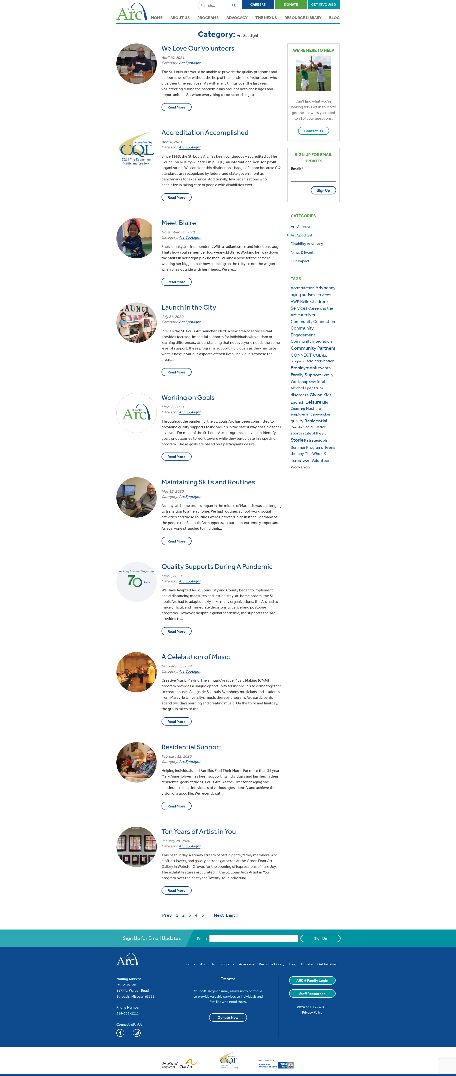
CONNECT (301, 355)
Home (157, 17)
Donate (291, 4)
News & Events (303, 252)
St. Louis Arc (131, 12)
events (324, 367)
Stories (298, 440)
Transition (300, 460)
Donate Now (228, 1017)
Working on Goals (188, 397)
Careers (258, 4)
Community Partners (313, 348)
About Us (180, 17)
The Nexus (266, 17)
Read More (176, 107)
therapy (297, 453)
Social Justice (314, 427)
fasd (312, 381)
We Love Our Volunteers (198, 48)
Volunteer (320, 460)
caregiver (307, 314)
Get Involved (323, 4)
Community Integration (311, 341)
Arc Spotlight (189, 62)
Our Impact (300, 261)
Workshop (300, 466)
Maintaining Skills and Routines (208, 481)
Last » (232, 915)
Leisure (313, 402)
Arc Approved (302, 226)
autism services (316, 294)
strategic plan (318, 440)
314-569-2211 (127, 1013)
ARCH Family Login (312, 980)
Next (219, 915)
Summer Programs (307, 447)
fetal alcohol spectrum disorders (308, 388)
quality (297, 420)
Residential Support (192, 746)
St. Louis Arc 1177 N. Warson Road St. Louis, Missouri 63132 (135, 990)
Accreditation (302, 287)
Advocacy (237, 17)
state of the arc (314, 433)
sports (296, 432)
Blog (334, 17)
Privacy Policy (312, 1012)
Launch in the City (189, 307)
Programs (208, 17)
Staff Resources (312, 993)
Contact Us (313, 130)
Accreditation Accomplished (205, 132)
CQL (317, 355)
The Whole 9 (315, 453)
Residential (315, 420)
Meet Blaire (179, 222)
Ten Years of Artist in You (199, 831)
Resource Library (303, 17)
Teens (329, 447)
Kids (327, 394)
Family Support (306, 374)
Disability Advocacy (307, 243)
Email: (297, 168)
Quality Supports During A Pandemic (217, 566)
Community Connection (313, 321)
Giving (316, 394)
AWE (295, 301)
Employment (304, 367)
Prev (167, 915)
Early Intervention (319, 361)
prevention (321, 414)
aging (296, 294)
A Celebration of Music (196, 656)
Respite (296, 427)
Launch (297, 402)
